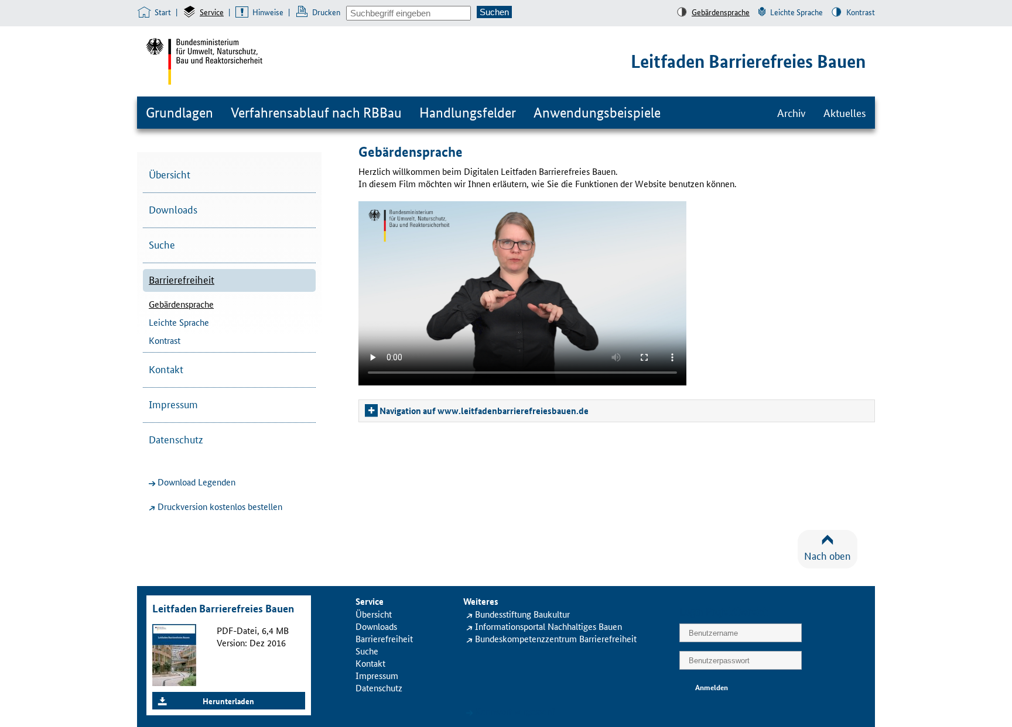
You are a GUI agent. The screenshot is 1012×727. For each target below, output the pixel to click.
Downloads (173, 209)
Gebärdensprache (721, 12)
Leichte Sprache (796, 12)
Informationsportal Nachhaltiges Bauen (548, 626)
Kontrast (860, 12)
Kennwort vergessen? (515, 711)
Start (163, 12)
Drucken (326, 12)
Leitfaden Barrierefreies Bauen (748, 61)
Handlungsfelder (467, 112)
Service (212, 12)
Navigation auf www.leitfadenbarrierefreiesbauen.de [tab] (484, 410)
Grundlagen (179, 112)
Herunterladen (228, 701)
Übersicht (169, 174)
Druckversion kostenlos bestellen (220, 506)
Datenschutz (176, 439)
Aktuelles (844, 112)
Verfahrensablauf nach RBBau (316, 112)
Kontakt (166, 368)
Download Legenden (196, 482)
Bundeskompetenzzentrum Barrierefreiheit (556, 638)
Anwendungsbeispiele (597, 112)
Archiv (791, 112)
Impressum (173, 404)
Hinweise (267, 12)
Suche (162, 244)
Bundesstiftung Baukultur (522, 614)
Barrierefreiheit (181, 279)
